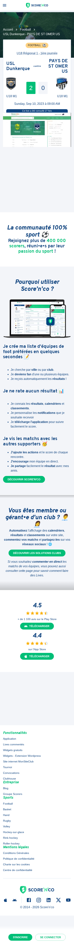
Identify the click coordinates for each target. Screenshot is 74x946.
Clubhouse (9, 778)
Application (9, 738)
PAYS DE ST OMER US (58, 66)
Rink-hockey (10, 837)
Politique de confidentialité (18, 858)
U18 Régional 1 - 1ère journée (37, 53)
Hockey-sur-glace (13, 832)
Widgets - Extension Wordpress (22, 755)
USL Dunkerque (18, 66)
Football (25, 29)
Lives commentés (13, 744)
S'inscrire (20, 937)
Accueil (8, 29)
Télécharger (39, 626)
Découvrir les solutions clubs (37, 553)
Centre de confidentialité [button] (17, 870)
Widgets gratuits (12, 750)
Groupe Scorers (12, 793)
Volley (6, 826)
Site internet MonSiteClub (18, 761)
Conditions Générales (16, 852)
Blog (5, 788)
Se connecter (50, 937)
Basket (7, 809)
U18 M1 (11, 96)
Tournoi (7, 767)
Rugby (7, 820)
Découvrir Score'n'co (24, 479)
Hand (6, 815)
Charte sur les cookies (16, 864)
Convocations (11, 772)
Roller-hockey (11, 843)
